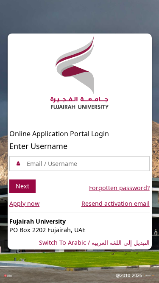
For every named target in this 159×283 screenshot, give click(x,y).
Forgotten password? (119, 188)
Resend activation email (115, 203)
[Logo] (79, 74)
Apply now (24, 203)
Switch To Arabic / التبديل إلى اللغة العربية (94, 242)
